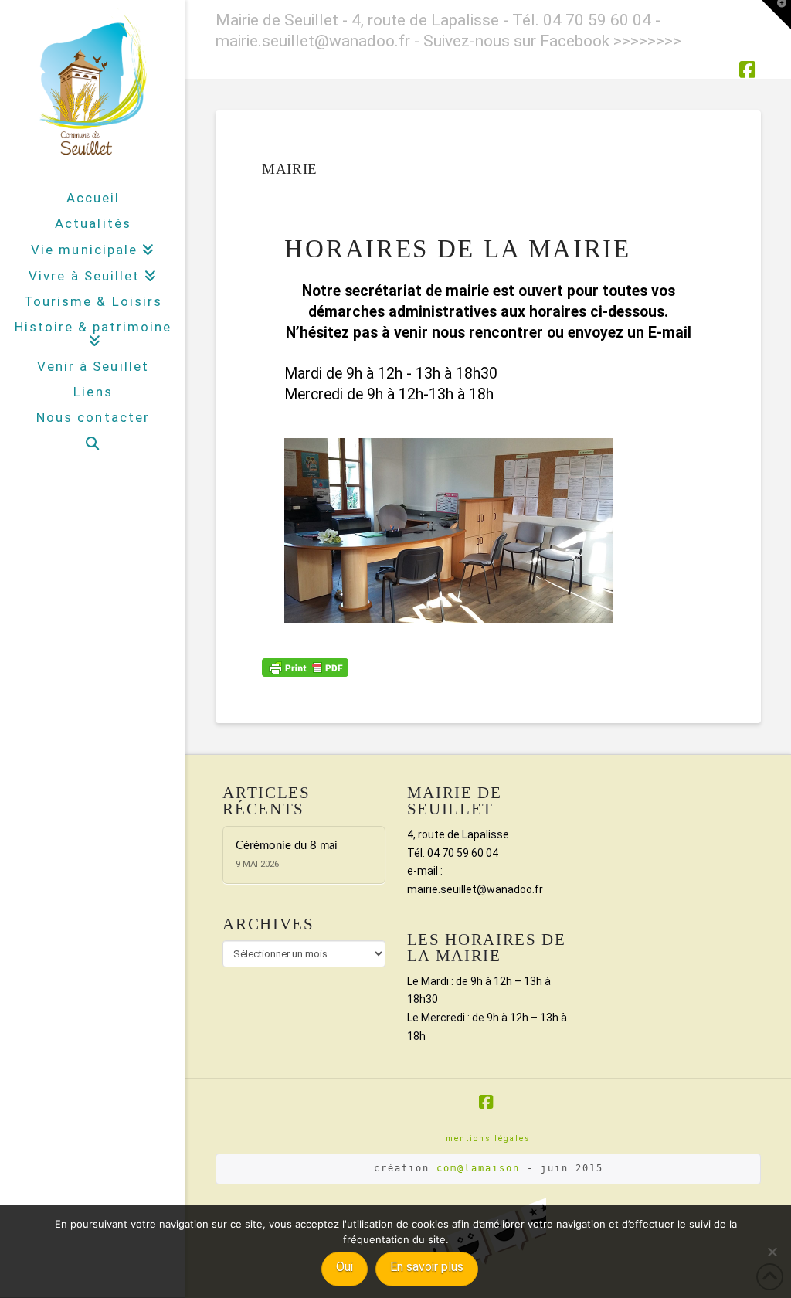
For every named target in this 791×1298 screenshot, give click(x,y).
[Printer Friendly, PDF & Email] (305, 667)
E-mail (669, 332)
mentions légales (488, 1138)
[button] (776, 14)
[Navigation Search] (92, 443)
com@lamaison (478, 1168)
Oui (344, 1266)
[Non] (771, 1251)
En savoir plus (426, 1266)
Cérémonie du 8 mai (287, 845)
